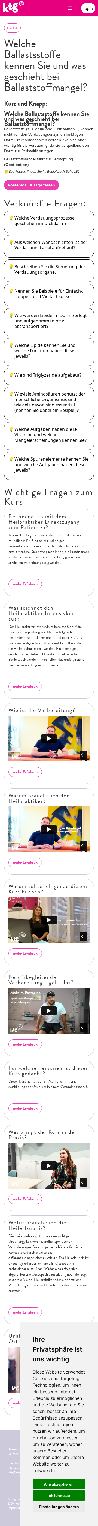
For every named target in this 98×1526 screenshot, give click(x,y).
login (88, 8)
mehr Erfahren (25, 584)
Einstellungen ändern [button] (59, 1506)
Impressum (15, 1507)
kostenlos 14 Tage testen (31, 185)
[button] (70, 8)
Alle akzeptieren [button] (59, 1484)
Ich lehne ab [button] (59, 1495)
